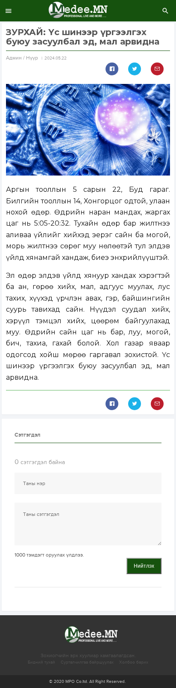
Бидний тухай (41, 662)
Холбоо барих (133, 662)
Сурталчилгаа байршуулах (87, 662)
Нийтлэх (144, 566)
